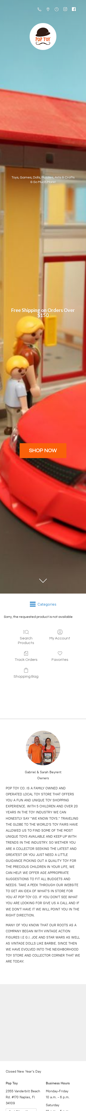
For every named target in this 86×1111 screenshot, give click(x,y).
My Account (59, 638)
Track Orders (26, 660)
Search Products (26, 640)
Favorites (60, 660)
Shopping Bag (26, 676)
